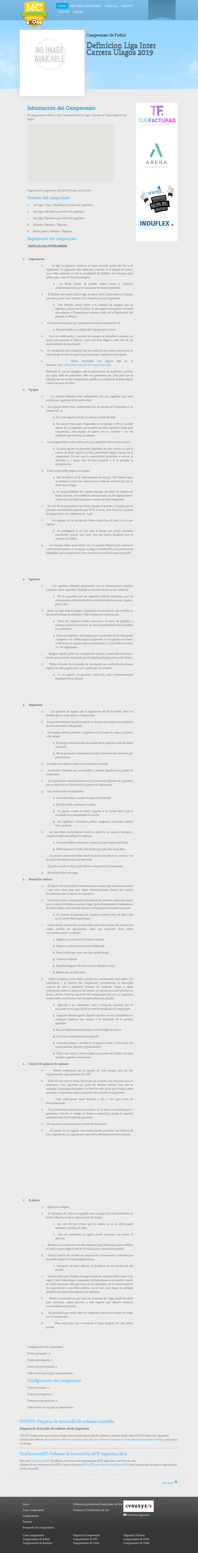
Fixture (63, 12)
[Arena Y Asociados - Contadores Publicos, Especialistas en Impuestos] (156, 173)
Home (62, 6)
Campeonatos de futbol (36, 1539)
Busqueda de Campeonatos (39, 1527)
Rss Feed (168, 1483)
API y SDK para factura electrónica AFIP (106, 1464)
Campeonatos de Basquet (37, 1543)
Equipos (127, 6)
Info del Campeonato (85, 6)
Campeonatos (31, 1516)
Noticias (111, 6)
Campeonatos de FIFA (136, 1539)
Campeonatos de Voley (136, 1543)
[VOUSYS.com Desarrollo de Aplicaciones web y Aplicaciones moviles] (157, 215)
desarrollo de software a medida (62, 1439)
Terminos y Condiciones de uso (91, 1510)
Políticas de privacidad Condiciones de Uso (97, 1504)
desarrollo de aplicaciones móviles (143, 1439)
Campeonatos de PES (85, 1539)
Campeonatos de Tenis (86, 1543)
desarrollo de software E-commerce (102, 1439)
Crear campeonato (33, 1510)
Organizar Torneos (134, 1535)
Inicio (26, 1504)
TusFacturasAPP (40, 1460)
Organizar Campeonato (86, 1535)
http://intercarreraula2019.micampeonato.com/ (84, 365)
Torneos (27, 1521)
